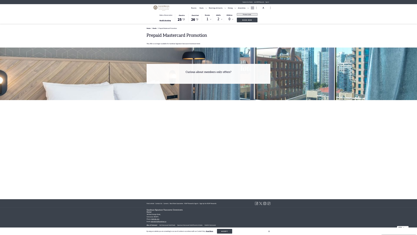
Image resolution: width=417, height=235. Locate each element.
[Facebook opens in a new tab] (256, 203)
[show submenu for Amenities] (248, 8)
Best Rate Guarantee (176, 203)
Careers (166, 203)
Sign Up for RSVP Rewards (207, 203)
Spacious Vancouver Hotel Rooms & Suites (189, 225)
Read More (209, 231)
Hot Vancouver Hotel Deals (167, 225)
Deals (155, 28)
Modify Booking (165, 20)
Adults (218, 15)
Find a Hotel (150, 203)
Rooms (207, 15)
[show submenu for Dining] (235, 8)
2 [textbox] (218, 19)
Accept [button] (224, 231)
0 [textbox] (229, 19)
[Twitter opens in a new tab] (260, 203)
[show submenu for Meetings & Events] (225, 8)
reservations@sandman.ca (158, 221)
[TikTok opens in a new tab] (268, 203)
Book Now (249, 20)
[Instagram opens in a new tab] (264, 203)
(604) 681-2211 (155, 219)
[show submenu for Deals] (206, 8)
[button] (182, 17)
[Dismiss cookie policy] (269, 231)
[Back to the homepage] (161, 8)
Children (229, 15)
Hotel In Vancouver (210, 225)
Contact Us (158, 203)
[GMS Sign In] (263, 8)
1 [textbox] (207, 19)
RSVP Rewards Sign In (191, 203)
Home (149, 28)
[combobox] (207, 19)
